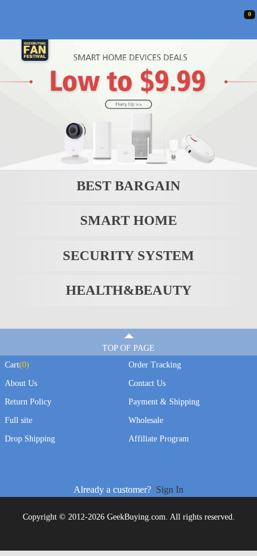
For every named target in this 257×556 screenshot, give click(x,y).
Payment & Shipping (164, 401)
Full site (18, 420)
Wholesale (145, 420)
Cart (17, 364)
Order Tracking (154, 364)
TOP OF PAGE (128, 348)
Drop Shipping (30, 438)
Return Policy (28, 401)
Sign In (169, 489)
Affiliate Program (158, 438)
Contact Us (147, 383)
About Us (21, 383)
